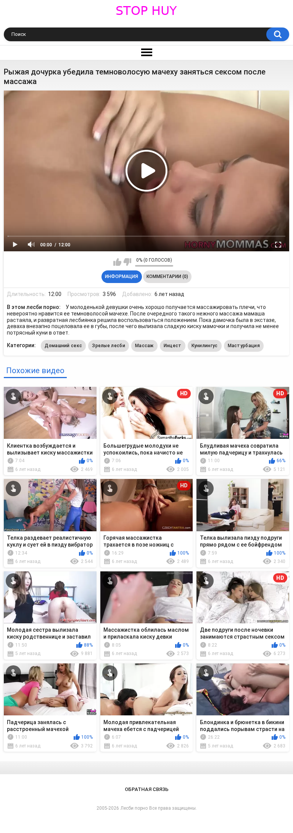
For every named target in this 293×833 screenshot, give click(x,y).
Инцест (173, 345)
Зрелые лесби (108, 345)
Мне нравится (117, 262)
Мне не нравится (127, 262)
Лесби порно (134, 808)
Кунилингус (205, 345)
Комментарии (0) (167, 276)
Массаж (144, 345)
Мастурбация (244, 345)
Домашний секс (63, 345)
